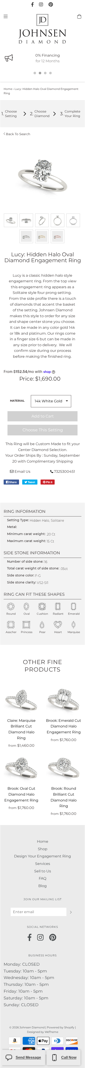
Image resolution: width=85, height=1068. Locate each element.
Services (42, 864)
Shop (42, 849)
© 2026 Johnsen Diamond (27, 1027)
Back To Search (18, 134)
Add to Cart (43, 416)
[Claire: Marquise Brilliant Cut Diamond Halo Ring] (21, 700)
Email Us (22, 471)
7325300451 (64, 471)
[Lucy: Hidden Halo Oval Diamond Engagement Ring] (10, 220)
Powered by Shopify (60, 1027)
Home (8, 89)
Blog (42, 886)
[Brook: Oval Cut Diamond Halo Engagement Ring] (21, 768)
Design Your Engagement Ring (42, 856)
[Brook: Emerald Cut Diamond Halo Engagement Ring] (64, 700)
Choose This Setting (42, 429)
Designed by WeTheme (42, 1032)
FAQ (42, 878)
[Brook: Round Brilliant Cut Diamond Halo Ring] (64, 768)
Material (17, 400)
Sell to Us (42, 871)
